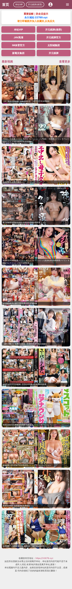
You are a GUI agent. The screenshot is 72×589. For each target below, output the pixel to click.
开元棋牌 (54, 53)
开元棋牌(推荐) (35, 4)
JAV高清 (18, 37)
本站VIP (19, 4)
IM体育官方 (18, 45)
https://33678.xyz (44, 558)
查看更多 (64, 61)
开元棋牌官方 (53, 37)
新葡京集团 (18, 53)
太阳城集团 (54, 45)
